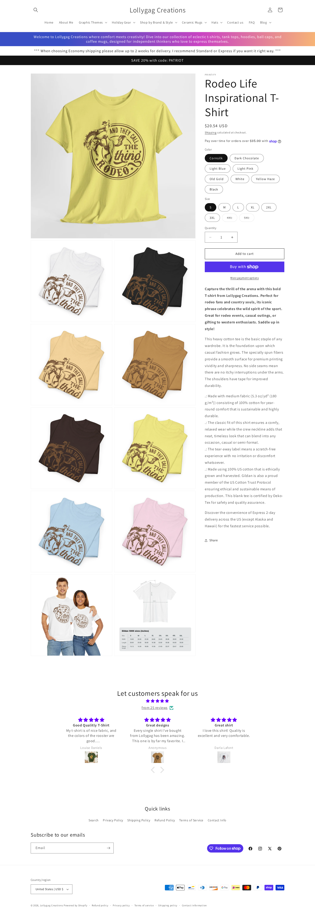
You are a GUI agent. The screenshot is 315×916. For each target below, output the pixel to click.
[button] (36, 10)
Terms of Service (191, 820)
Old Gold (217, 179)
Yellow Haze (265, 179)
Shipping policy (167, 905)
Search (94, 820)
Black (214, 189)
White (239, 179)
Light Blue (218, 168)
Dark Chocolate (247, 158)
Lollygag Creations (51, 905)
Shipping (211, 132)
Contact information (194, 905)
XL (253, 207)
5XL (249, 219)
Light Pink (245, 168)
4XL (232, 219)
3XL (212, 218)
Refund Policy (165, 820)
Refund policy (100, 905)
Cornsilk (216, 158)
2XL (269, 207)
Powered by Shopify (75, 905)
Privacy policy (121, 905)
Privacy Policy (113, 820)
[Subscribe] (108, 848)
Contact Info (217, 820)
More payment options (244, 278)
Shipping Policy (138, 820)
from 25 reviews (155, 707)
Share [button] (213, 540)
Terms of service (144, 905)
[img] (157, 701)
